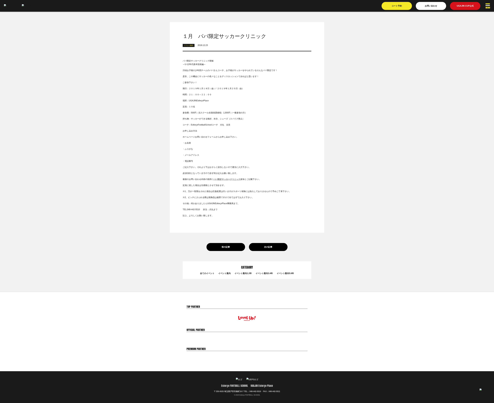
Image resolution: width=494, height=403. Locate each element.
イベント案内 (224, 273)
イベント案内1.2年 (243, 273)
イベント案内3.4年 (264, 273)
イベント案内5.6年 (285, 273)
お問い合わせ (431, 6)
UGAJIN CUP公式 (465, 6)
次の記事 (268, 247)
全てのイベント (207, 273)
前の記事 (226, 247)
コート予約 (397, 6)
